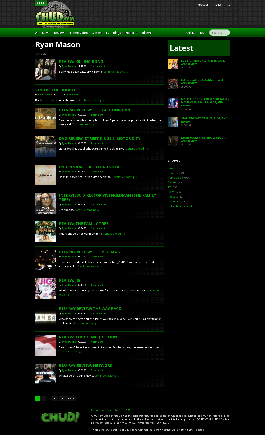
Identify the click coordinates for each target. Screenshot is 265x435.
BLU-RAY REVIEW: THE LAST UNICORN (94, 110)
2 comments (98, 171)
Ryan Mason (69, 66)
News (46, 32)
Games (97, 32)
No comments (98, 66)
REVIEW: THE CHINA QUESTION (88, 337)
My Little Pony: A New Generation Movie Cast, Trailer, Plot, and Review (205, 102)
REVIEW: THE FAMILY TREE (83, 223)
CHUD (41, 3)
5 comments (98, 370)
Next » (70, 398)
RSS (228, 4)
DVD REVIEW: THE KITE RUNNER (89, 166)
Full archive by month (181, 206)
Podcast (131, 32)
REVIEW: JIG (70, 280)
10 (55, 398)
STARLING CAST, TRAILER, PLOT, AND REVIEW (204, 120)
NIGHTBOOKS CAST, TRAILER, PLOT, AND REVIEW (203, 139)
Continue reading (115, 72)
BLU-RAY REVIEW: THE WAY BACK (90, 308)
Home (94, 410)
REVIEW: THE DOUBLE (55, 89)
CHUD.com (61, 417)
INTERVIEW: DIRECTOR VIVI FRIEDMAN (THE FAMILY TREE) (107, 197)
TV (107, 32)
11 (61, 398)
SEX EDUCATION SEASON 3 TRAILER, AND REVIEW (203, 81)
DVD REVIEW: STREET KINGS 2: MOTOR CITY (99, 138)
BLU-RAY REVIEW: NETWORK (85, 365)
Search (118, 410)
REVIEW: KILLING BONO (81, 61)
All (36, 32)
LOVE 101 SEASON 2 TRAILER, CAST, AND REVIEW (203, 62)
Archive (217, 4)
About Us (203, 4)
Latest (181, 48)
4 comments (98, 341)
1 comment (73, 94)
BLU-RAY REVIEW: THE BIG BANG (89, 251)
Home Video (79, 32)
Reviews (60, 32)
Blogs (117, 32)
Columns (146, 32)
